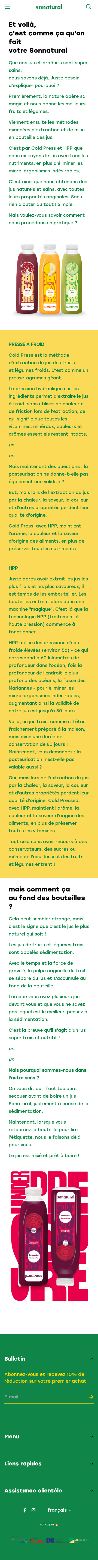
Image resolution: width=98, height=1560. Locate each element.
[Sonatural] (49, 7)
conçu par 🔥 (49, 1524)
